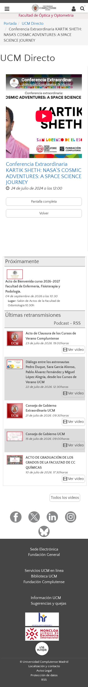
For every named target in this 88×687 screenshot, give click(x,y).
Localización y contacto (44, 666)
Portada (10, 23)
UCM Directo (33, 23)
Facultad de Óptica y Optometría (46, 15)
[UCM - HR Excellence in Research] (42, 619)
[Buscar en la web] (82, 8)
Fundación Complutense (44, 582)
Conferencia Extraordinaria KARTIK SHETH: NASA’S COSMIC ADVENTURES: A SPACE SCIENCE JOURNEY (43, 173)
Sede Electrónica (44, 549)
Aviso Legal (44, 670)
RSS (44, 679)
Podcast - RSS (67, 323)
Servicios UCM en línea (44, 570)
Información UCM (46, 598)
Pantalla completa (44, 202)
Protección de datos (44, 675)
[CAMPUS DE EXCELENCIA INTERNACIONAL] (42, 634)
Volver (44, 213)
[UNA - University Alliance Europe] (42, 648)
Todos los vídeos (65, 497)
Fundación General (44, 554)
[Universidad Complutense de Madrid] (44, 7)
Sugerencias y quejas (48, 603)
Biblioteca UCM (44, 576)
